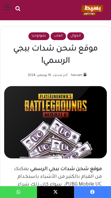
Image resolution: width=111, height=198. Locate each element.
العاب (58, 36)
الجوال (75, 36)
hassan (76, 75)
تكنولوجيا (39, 36)
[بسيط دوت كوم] (91, 10)
